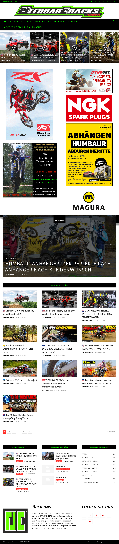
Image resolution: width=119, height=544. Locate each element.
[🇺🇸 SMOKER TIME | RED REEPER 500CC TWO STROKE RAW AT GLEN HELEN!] (99, 333)
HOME (7, 21)
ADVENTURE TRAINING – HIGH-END (23, 27)
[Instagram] (99, 1)
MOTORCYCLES (22, 21)
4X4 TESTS (58, 461)
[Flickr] (95, 1)
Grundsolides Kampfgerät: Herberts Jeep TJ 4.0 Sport (66, 456)
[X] (111, 1)
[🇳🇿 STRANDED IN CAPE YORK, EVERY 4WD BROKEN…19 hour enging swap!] (59, 333)
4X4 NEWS (6, 306)
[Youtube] (114, 1)
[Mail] (103, 1)
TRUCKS (58, 21)
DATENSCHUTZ (62, 478)
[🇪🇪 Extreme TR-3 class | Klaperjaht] (20, 368)
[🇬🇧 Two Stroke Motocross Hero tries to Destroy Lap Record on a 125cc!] (99, 368)
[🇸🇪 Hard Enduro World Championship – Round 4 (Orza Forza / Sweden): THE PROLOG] (20, 333)
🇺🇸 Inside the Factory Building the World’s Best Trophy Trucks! (26, 468)
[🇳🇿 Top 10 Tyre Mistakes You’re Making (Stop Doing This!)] (20, 403)
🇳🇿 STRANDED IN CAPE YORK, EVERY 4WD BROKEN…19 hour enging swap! (57, 348)
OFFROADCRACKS (6, 60)
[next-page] (30, 432)
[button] (113, 22)
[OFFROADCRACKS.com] (59, 11)
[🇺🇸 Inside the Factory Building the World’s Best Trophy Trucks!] (45, 47)
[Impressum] (48, 469)
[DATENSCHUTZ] (48, 480)
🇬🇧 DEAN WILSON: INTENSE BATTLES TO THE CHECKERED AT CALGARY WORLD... (97, 314)
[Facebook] (91, 1)
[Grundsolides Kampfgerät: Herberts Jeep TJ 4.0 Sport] (48, 456)
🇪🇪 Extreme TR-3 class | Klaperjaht (20, 380)
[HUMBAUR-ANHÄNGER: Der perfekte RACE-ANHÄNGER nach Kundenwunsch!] (59, 246)
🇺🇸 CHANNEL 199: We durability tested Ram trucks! (26, 456)
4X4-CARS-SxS (42, 21)
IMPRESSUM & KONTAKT (62, 469)
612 (24, 432)
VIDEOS (71, 21)
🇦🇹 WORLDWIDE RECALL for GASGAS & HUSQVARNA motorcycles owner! (55, 383)
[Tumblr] (107, 1)
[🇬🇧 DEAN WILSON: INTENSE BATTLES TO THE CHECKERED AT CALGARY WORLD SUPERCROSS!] (74, 47)
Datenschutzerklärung (95, 542)
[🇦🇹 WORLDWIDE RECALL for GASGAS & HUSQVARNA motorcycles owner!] (59, 368)
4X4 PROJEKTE (11, 258)
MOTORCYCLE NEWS (87, 306)
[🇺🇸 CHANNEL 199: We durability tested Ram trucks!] (15, 47)
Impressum (61, 466)
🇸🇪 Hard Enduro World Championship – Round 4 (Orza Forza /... (18, 348)
